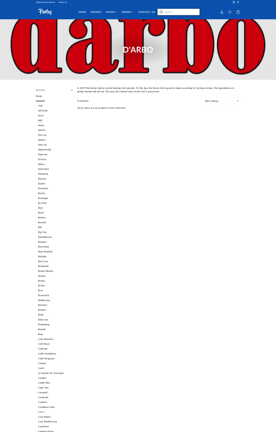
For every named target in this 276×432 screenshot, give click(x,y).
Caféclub (42, 348)
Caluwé (42, 363)
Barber (41, 183)
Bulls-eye (43, 319)
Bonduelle (43, 266)
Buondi (42, 329)
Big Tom (42, 232)
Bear (40, 207)
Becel (41, 212)
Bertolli (42, 222)
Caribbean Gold (46, 407)
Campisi (42, 378)
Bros (40, 290)
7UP (40, 106)
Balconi (42, 178)
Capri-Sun (43, 387)
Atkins (41, 164)
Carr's (41, 412)
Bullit (41, 314)
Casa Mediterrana (47, 421)
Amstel (41, 130)
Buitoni (42, 309)
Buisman (42, 305)
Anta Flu (42, 144)
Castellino (43, 426)
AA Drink (43, 110)
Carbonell (43, 397)
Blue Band (43, 246)
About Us (63, 2)
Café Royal (44, 343)
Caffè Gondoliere (47, 353)
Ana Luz (42, 135)
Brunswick (43, 295)
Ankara (42, 139)
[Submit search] (161, 12)
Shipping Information (45, 2)
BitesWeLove (45, 237)
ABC (40, 120)
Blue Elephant (45, 251)
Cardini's (42, 402)
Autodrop (43, 173)
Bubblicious (44, 300)
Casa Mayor (44, 416)
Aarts (41, 115)
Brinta (41, 285)
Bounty (42, 276)
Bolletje (42, 256)
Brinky (41, 280)
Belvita (42, 217)
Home (39, 96)
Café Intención (45, 339)
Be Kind (42, 203)
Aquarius (42, 154)
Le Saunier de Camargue (51, 373)
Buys (40, 334)
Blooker (42, 242)
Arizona (42, 159)
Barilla (41, 193)
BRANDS (40, 101)
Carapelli (43, 392)
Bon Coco (43, 261)
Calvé (41, 368)
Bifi (40, 227)
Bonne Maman (45, 271)
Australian (43, 169)
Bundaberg (43, 324)
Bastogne (43, 198)
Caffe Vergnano (46, 358)
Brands (40, 90)
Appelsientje (44, 149)
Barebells (43, 188)
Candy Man (44, 382)
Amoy (41, 125)
